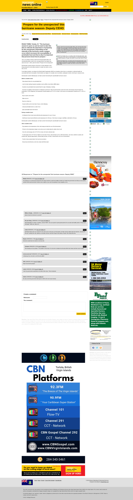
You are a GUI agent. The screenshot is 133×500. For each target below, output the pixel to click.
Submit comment (81, 313)
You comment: (28, 300)
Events (42, 480)
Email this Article (25, 39)
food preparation (74, 33)
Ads (86, 10)
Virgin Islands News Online (34, 19)
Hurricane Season (66, 33)
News (29, 10)
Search (105, 6)
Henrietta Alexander (56, 33)
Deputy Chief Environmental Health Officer (41, 33)
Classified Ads (58, 480)
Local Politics (50, 10)
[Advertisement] (55, 156)
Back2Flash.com (105, 481)
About (90, 10)
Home (24, 10)
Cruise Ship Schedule (49, 480)
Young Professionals (38, 10)
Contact (107, 2)
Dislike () (41, 178)
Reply (84, 178)
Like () (37, 178)
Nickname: (27, 297)
